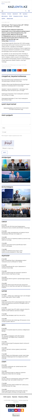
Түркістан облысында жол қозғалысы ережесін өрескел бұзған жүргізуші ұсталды (14, 273)
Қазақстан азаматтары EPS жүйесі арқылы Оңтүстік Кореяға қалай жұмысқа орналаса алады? (15, 309)
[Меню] (2, 11)
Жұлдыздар (10, 18)
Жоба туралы (7, 397)
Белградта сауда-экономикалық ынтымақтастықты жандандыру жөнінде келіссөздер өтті (15, 233)
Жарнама (14, 397)
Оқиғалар (5, 256)
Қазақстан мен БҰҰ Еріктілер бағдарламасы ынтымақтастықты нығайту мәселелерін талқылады (16, 227)
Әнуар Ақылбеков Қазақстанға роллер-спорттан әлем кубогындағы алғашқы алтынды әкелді (15, 391)
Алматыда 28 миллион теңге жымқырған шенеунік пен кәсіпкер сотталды (15, 94)
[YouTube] (16, 410)
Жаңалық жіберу (23, 397)
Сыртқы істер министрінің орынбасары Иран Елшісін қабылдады (14, 245)
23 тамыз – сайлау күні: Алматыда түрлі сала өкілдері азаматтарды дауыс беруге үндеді (16, 296)
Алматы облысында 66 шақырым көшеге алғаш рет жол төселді (15, 343)
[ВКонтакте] (12, 410)
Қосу (4, 152)
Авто (3, 325)
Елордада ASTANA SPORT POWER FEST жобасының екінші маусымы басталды (15, 385)
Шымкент (15, 14)
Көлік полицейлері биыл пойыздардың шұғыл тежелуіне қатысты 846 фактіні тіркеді (14, 261)
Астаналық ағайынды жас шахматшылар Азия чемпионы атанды (14, 367)
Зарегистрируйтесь (8, 108)
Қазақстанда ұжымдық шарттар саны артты (13, 315)
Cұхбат (3, 18)
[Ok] (22, 410)
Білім (10, 16)
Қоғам (4, 291)
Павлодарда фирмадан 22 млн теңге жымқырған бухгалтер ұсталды (15, 99)
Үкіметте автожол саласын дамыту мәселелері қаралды (14, 350)
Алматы (4, 14)
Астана (9, 14)
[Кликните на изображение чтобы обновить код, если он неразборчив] (8, 146)
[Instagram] (19, 410)
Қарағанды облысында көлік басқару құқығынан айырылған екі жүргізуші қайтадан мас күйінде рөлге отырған (16, 286)
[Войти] (28, 10)
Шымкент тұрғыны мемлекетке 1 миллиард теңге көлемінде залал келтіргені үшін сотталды (15, 89)
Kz (3, 3)
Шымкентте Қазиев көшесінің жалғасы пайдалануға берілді (16, 330)
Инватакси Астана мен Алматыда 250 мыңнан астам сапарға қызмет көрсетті (16, 320)
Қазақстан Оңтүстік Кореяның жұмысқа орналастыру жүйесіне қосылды (16, 239)
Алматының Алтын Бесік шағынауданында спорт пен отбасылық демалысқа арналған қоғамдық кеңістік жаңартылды (16, 303)
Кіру (22, 109)
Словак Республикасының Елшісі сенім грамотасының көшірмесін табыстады (12, 251)
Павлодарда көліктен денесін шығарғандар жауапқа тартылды (16, 279)
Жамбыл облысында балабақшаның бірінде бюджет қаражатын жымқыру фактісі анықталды (16, 85)
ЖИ (20, 14)
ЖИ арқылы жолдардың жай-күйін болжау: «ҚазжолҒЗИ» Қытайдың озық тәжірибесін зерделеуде (13, 337)
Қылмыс (25, 14)
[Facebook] (9, 410)
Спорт (4, 362)
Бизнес (26, 16)
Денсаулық (5, 16)
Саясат (4, 222)
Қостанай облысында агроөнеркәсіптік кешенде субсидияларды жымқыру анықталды (14, 80)
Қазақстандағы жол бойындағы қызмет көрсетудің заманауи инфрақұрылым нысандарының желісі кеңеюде (15, 357)
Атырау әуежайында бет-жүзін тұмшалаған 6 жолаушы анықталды (14, 267)
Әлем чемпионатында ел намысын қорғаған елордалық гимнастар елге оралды (14, 373)
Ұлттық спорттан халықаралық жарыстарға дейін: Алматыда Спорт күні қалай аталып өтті (15, 379)
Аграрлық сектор (17, 16)
